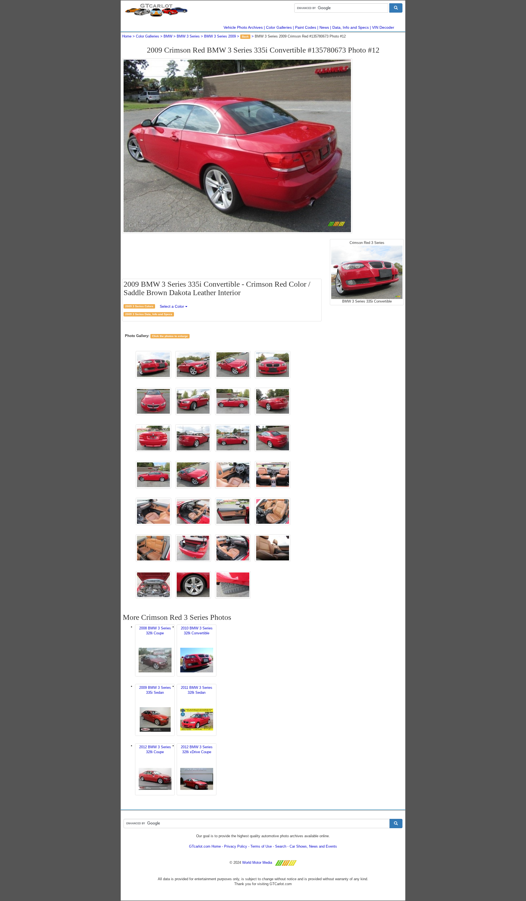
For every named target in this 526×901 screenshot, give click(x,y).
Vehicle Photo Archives (243, 27)
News (324, 27)
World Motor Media (257, 862)
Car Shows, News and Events (313, 846)
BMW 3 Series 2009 (220, 36)
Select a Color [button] (172, 306)
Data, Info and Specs (350, 27)
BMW (168, 36)
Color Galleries (279, 27)
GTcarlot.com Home (205, 846)
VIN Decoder (383, 27)
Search (280, 846)
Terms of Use (261, 846)
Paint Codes (305, 27)
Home (127, 36)
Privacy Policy (235, 846)
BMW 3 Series (188, 36)
